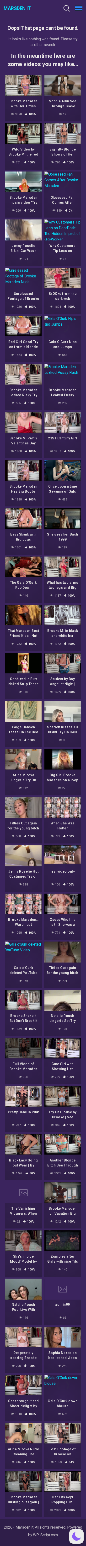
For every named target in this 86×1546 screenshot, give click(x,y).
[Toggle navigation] (78, 8)
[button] (76, 1536)
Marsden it (17, 8)
